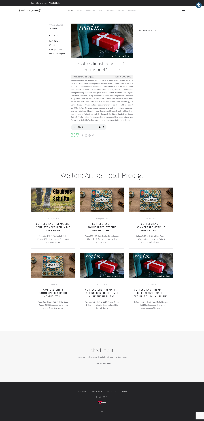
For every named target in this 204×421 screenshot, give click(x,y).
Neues (79, 10)
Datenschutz (112, 391)
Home (70, 10)
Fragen (121, 10)
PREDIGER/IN (54, 3)
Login (124, 391)
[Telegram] (89, 135)
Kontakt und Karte (104, 363)
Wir (100, 10)
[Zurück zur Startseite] (30, 10)
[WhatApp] (86, 135)
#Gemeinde (53, 45)
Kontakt (132, 10)
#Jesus (51, 53)
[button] (183, 10)
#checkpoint (60, 53)
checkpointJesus (147, 30)
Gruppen (110, 10)
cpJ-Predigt (54, 28)
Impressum (81, 391)
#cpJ (51, 41)
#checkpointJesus (56, 49)
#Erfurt (56, 41)
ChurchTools (96, 391)
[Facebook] (82, 135)
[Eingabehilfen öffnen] (199, 5)
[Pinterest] (93, 135)
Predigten (91, 10)
